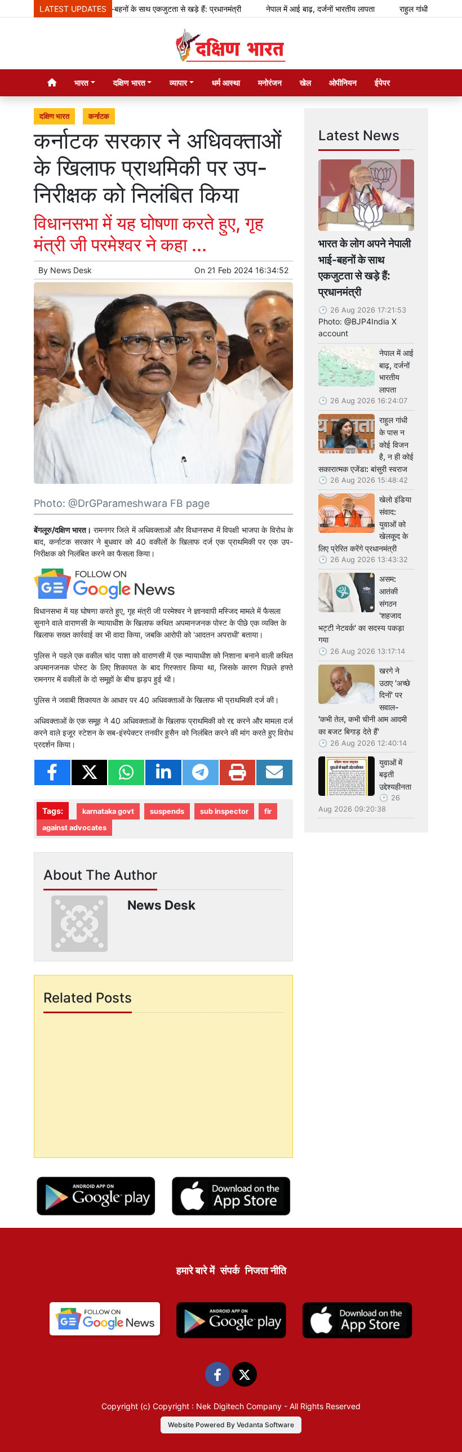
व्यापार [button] (178, 82)
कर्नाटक (98, 116)
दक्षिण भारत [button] (129, 82)
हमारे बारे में (195, 1270)
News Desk (71, 270)
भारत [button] (81, 82)
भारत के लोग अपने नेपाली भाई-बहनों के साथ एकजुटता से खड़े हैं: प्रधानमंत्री (116, 9)
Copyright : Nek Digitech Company (217, 1406)
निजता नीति (265, 1270)
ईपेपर (382, 82)
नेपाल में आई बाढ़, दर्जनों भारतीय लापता (301, 9)
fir (268, 811)
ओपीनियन (343, 82)
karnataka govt (108, 811)
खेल (305, 82)
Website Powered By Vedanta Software (231, 1424)
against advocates (74, 827)
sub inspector (224, 811)
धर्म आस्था (226, 82)
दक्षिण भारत (54, 116)
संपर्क (229, 1270)
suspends (167, 811)
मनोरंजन (270, 82)
